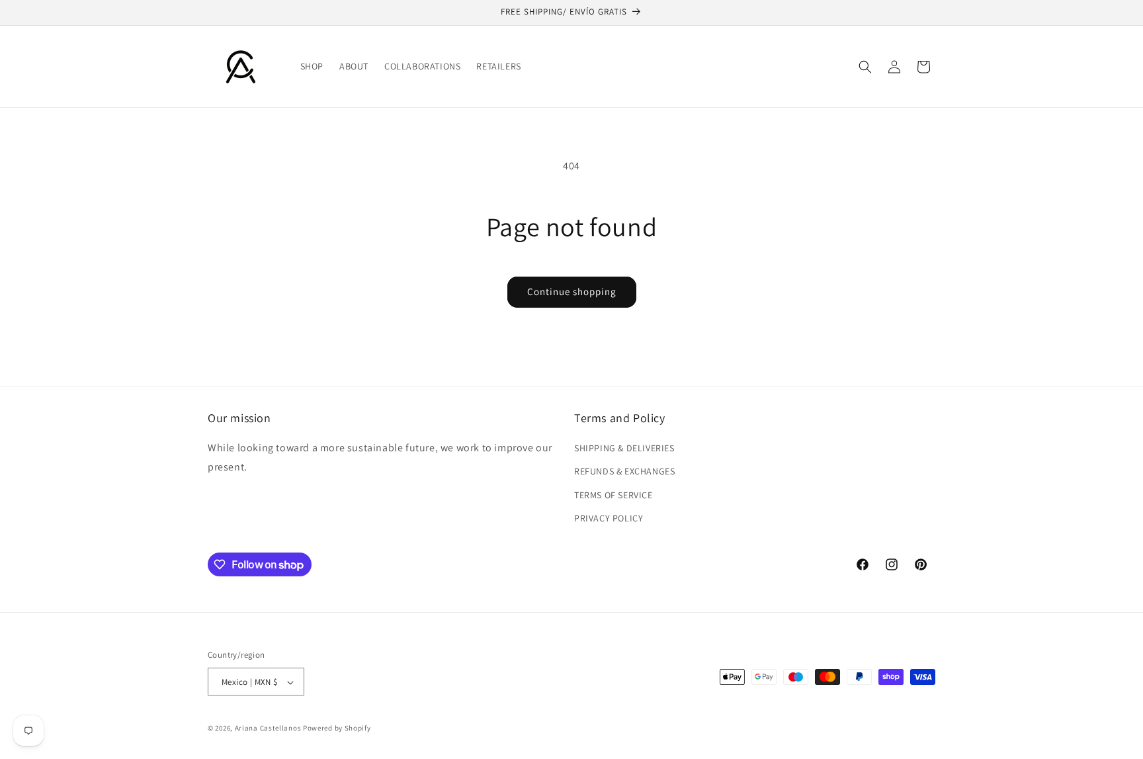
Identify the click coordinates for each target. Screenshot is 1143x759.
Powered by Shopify (337, 728)
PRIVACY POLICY (608, 518)
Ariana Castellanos (269, 728)
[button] (865, 66)
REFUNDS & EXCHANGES (624, 472)
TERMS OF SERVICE (613, 495)
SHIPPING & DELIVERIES (624, 448)
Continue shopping (571, 291)
